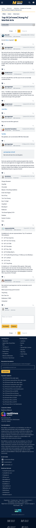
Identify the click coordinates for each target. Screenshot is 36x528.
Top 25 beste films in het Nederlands (12, 404)
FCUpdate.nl (6, 475)
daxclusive (8, 280)
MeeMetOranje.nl (7, 494)
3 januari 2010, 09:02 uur (28, 47)
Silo (21, 345)
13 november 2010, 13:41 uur (27, 176)
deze (7, 40)
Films (4, 14)
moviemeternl (8, 462)
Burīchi (22, 343)
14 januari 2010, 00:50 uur (28, 128)
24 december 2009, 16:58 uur (27, 35)
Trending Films (5, 338)
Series (9, 14)
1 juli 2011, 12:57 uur (29, 280)
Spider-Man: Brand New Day (9, 344)
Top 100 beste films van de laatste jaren (13, 389)
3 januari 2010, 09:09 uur (28, 86)
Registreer (6, 500)
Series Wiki (24, 502)
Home (3, 8)
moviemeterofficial (9, 459)
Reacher (23, 349)
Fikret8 (7, 35)
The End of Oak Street (8, 358)
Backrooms (6, 351)
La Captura (5, 353)
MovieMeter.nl (6, 479)
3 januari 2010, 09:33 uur (28, 116)
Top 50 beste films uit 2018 (10, 399)
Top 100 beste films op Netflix (10, 391)
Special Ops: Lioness (26, 347)
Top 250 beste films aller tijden (11, 378)
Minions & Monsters (8, 355)
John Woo (4, 109)
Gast (6, 308)
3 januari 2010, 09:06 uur (28, 72)
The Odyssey (6, 349)
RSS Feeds (16, 505)
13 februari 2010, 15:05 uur (28, 144)
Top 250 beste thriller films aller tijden (12, 382)
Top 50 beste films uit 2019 (10, 402)
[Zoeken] (29, 3)
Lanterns (23, 341)
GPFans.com (6, 477)
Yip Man (4, 134)
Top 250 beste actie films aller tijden (12, 386)
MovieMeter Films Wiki (14, 502)
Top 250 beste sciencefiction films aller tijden (14, 380)
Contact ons (14, 500)
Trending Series (23, 338)
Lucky (22, 356)
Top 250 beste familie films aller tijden (13, 384)
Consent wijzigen (29, 503)
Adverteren (28, 500)
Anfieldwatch (6, 492)
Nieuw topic (16, 14)
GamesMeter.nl (7, 486)
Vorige (11, 31)
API (22, 505)
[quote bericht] (33, 44)
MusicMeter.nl (6, 481)
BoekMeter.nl (6, 483)
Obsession (5, 341)
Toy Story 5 (5, 347)
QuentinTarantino (11, 129)
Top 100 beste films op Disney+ (11, 393)
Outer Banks (24, 354)
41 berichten (5, 24)
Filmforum (9, 8)
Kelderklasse (6, 490)
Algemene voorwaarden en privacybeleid (12, 503)
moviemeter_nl (8, 464)
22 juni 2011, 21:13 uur (29, 228)
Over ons (21, 500)
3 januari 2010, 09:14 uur (28, 104)
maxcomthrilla (9, 228)
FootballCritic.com (7, 473)
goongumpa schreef (9, 152)
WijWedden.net (6, 488)
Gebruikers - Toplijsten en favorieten (22, 8)
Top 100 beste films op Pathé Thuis (12, 395)
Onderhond (8, 72)
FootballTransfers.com (8, 470)
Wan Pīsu (23, 351)
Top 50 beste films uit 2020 (10, 397)
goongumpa (9, 47)
